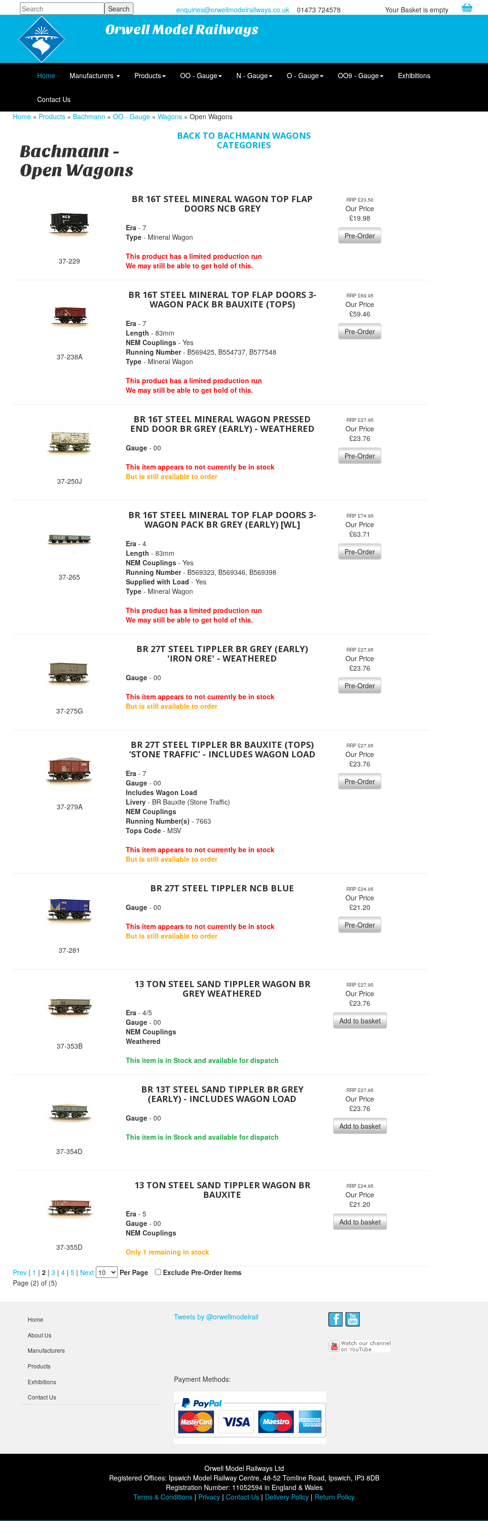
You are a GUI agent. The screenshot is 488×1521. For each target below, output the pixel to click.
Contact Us (54, 99)
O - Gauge (303, 75)
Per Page (134, 1272)
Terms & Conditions (163, 1496)
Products (147, 75)
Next (88, 1272)
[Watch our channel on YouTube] (359, 1345)
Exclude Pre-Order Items (202, 1272)
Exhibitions (414, 75)
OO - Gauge (198, 75)
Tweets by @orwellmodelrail (216, 1316)
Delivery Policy (287, 1496)
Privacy (209, 1496)
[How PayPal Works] (250, 1417)
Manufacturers (92, 75)
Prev (20, 1272)
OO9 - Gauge (358, 75)
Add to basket (360, 1020)
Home (46, 75)
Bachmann (89, 116)
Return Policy (335, 1496)
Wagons (170, 116)
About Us (39, 1335)
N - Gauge (252, 75)
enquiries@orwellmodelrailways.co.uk (232, 9)
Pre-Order (360, 235)
